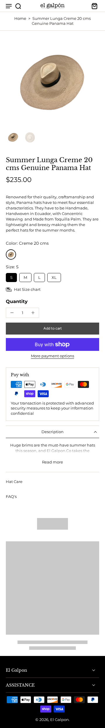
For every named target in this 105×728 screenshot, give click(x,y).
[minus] (12, 312)
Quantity (17, 301)
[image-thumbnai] (13, 137)
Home (20, 18)
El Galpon (59, 720)
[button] (52, 329)
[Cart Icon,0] (92, 6)
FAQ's (11, 496)
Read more (52, 462)
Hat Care (14, 482)
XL (54, 276)
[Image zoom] (52, 80)
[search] (18, 6)
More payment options (52, 356)
